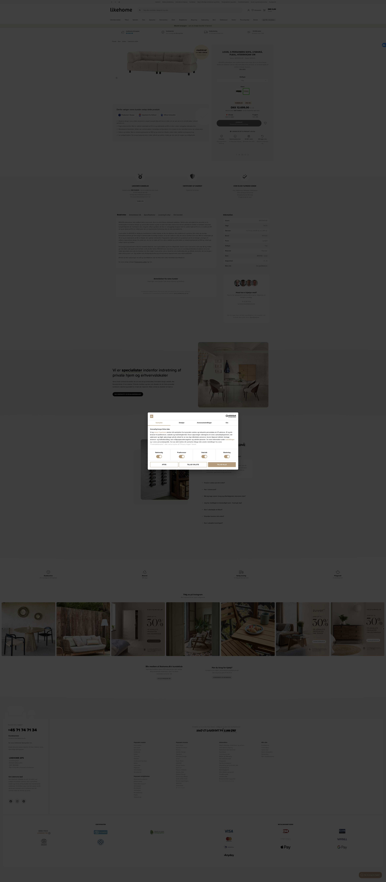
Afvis (164, 464)
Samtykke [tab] (159, 423)
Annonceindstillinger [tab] (204, 423)
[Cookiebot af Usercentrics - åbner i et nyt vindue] (227, 416)
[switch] (182, 456)
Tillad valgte (193, 464)
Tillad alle (222, 464)
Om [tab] (227, 423)
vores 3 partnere (160, 432)
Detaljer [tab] (181, 423)
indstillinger (230, 439)
